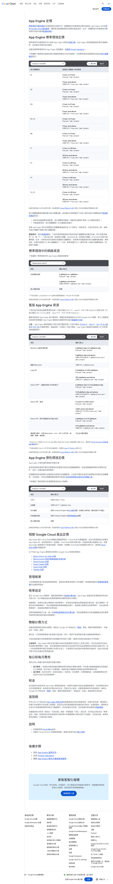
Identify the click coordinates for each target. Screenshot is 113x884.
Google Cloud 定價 (31, 819)
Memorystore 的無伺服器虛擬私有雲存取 (49, 559)
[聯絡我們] (96, 9)
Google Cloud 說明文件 (77, 822)
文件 (54, 4)
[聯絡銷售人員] (69, 793)
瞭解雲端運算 (73, 835)
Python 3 (83, 324)
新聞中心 (94, 840)
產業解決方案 (51, 844)
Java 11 (92, 324)
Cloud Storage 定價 (41, 562)
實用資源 (47, 4)
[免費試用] (106, 9)
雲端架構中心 (73, 845)
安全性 (49, 837)
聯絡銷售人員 (95, 819)
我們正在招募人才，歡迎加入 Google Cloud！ (100, 862)
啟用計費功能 (70, 596)
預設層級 (99, 707)
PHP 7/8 (36, 327)
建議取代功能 (77, 320)
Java (65, 448)
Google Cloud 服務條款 (36, 875)
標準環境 (32, 26)
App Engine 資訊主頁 (55, 702)
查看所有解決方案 (53, 854)
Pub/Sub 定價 (38, 570)
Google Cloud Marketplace (78, 831)
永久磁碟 (71, 510)
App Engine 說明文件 (47, 752)
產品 (35, 4)
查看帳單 (45, 234)
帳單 (79, 627)
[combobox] (48, 63)
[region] (69, 135)
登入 (109, 4)
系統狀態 (72, 863)
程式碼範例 (73, 842)
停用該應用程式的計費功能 (64, 612)
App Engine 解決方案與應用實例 (52, 759)
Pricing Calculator (46, 755)
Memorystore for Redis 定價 (44, 556)
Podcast (94, 833)
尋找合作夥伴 (95, 822)
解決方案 (28, 4)
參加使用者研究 (96, 858)
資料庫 (49, 822)
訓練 (70, 849)
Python (72, 448)
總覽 (21, 4)
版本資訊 (72, 867)
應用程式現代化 (52, 826)
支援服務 (61, 4)
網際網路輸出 (72, 516)
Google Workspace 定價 (33, 822)
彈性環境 (41, 26)
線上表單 (81, 732)
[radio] (92, 63)
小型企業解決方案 (53, 851)
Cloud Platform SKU (67, 208)
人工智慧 (50, 833)
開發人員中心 (95, 837)
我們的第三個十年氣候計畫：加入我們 (79, 875)
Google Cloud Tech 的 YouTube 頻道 (98, 850)
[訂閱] (88, 879)
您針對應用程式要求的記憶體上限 (79, 477)
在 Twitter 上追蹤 (97, 854)
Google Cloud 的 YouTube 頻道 (100, 844)
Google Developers (75, 856)
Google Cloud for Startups (78, 860)
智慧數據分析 (51, 829)
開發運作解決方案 (53, 847)
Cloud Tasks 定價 (40, 567)
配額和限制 (47, 31)
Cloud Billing (47, 729)
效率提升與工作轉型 (54, 840)
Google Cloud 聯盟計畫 (77, 819)
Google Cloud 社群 (97, 867)
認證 (70, 852)
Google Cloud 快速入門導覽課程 (78, 827)
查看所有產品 (29, 826)
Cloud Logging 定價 (40, 564)
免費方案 (71, 42)
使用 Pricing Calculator (76, 49)
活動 (92, 829)
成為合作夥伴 (95, 826)
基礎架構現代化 (52, 819)
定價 (40, 4)
